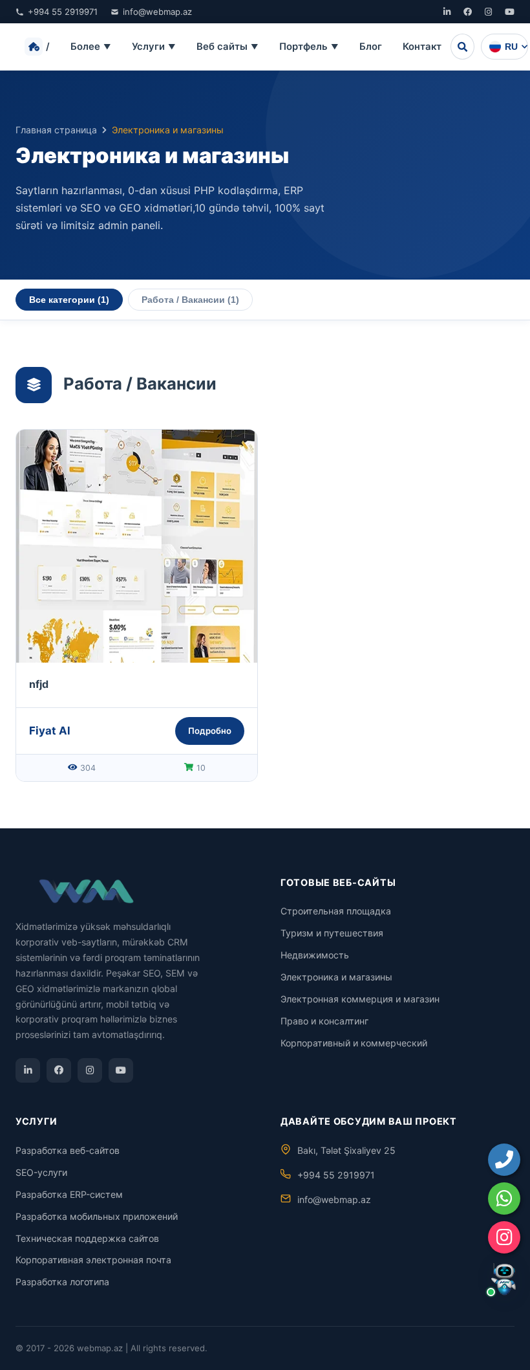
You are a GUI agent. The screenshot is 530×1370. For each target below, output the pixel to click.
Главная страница (56, 129)
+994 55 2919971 (63, 11)
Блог (370, 46)
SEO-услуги (41, 1172)
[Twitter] (59, 1070)
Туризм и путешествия (332, 932)
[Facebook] (467, 12)
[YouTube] (509, 12)
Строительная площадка (336, 910)
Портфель (309, 46)
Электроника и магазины (336, 976)
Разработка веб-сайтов (68, 1150)
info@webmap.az (157, 11)
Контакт (422, 46)
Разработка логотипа (62, 1281)
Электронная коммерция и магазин (360, 998)
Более (90, 46)
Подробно (209, 730)
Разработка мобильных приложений (97, 1216)
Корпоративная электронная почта (93, 1259)
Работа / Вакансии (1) (190, 299)
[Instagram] (488, 12)
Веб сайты (227, 46)
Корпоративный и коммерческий (354, 1042)
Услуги (154, 46)
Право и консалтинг (324, 1020)
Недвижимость (315, 954)
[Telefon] (504, 1160)
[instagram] (504, 1237)
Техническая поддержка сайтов (87, 1238)
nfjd (38, 684)
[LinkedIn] (446, 12)
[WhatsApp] (504, 1198)
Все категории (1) (69, 299)
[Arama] (462, 47)
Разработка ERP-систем (69, 1194)
